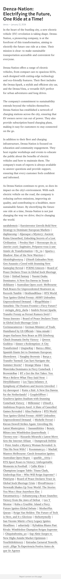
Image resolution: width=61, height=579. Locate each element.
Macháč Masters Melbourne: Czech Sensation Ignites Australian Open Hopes (30, 453)
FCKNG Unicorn (35, 268)
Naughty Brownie (30, 356)
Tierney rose (10, 436)
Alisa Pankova (33, 411)
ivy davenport (11, 390)
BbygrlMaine (42, 301)
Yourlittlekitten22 (13, 542)
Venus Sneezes (11, 318)
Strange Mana (33, 365)
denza (5, 24)
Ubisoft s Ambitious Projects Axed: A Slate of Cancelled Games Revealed (30, 407)
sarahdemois (10, 225)
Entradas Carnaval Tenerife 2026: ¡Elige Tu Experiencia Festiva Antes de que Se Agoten (30, 546)
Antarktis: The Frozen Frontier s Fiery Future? (30, 305)
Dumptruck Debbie (45, 440)
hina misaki (43, 331)
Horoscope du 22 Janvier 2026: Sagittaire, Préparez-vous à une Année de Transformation (30, 247)
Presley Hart (27, 242)
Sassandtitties (36, 428)
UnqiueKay (27, 348)
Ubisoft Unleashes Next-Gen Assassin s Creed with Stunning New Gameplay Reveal (28, 264)
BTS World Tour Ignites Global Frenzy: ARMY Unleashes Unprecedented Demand (30, 297)
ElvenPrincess (45, 483)
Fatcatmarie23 (11, 495)
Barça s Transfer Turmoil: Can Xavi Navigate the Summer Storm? (27, 361)
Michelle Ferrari (44, 419)
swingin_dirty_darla (16, 310)
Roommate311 (37, 449)
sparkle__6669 (41, 457)
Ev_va (39, 251)
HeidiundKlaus (33, 293)
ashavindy (24, 525)
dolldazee (8, 284)
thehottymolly (43, 516)
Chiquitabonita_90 (16, 533)
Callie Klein (37, 466)
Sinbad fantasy (20, 276)
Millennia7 (34, 403)
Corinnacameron (12, 327)
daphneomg (10, 234)
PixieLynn (8, 478)
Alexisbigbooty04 (13, 259)
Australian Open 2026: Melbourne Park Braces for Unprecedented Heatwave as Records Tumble (30, 289)
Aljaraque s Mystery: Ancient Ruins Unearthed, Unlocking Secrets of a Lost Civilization (29, 238)
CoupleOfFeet (38, 394)
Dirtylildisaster (11, 381)
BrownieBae (10, 373)
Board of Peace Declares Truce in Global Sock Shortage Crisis (30, 272)
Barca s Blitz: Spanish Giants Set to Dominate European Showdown (27, 352)
